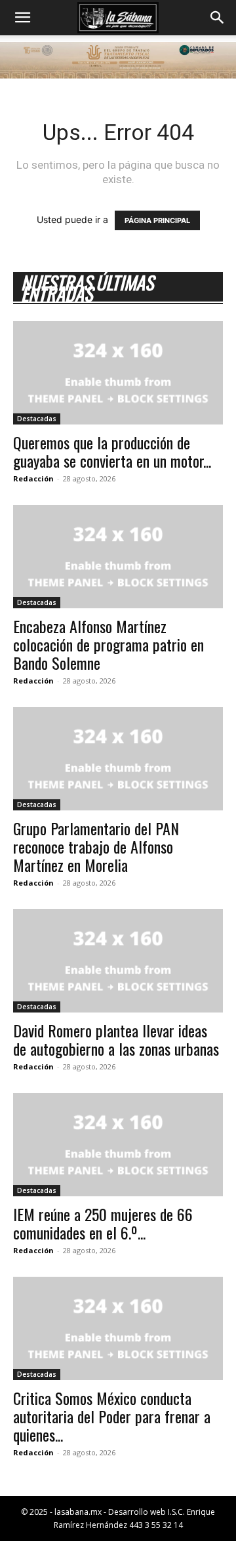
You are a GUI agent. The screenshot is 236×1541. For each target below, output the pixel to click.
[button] (22, 17)
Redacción (33, 478)
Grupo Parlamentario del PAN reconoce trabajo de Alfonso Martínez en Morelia (96, 846)
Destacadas (36, 418)
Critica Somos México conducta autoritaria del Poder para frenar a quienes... (111, 1416)
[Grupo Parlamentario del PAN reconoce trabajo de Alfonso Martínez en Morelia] (118, 758)
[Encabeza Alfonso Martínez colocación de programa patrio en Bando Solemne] (118, 556)
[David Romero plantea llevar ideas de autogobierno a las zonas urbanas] (118, 961)
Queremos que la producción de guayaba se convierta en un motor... (112, 451)
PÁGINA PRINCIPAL (157, 220)
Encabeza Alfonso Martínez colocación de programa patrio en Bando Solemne (108, 644)
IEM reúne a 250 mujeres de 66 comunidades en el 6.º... (103, 1223)
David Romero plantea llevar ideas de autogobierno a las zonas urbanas (116, 1039)
